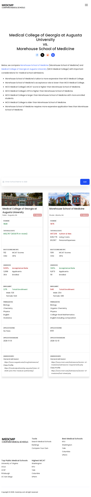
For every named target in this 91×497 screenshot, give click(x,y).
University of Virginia (9, 463)
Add (84, 182)
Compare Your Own (40, 448)
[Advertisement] (45, 134)
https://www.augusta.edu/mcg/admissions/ (21, 362)
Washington (67, 445)
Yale (64, 448)
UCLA (3, 467)
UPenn (64, 455)
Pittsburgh (5, 473)
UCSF (3, 470)
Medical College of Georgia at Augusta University (24, 69)
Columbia (66, 451)
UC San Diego (7, 477)
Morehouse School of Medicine (34, 65)
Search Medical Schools (41, 441)
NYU (63, 441)
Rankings (35, 445)
